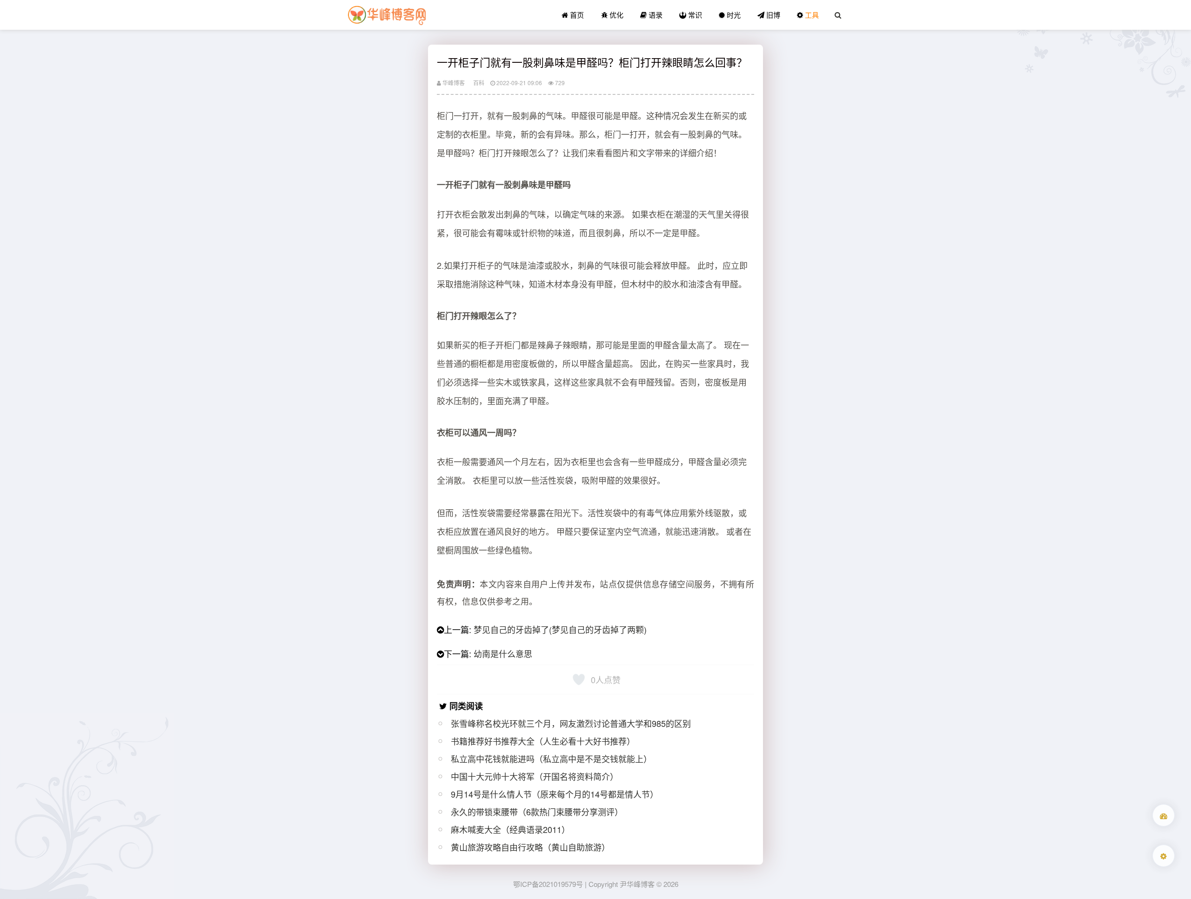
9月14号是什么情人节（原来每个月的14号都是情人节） (554, 794)
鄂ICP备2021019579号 (548, 884)
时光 (733, 15)
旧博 (772, 15)
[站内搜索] (838, 15)
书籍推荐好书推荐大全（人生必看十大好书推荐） (543, 741)
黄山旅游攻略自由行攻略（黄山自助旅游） (530, 847)
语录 (654, 15)
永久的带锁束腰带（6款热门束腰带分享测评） (537, 812)
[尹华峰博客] (386, 15)
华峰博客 (453, 83)
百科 (478, 83)
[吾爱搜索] (1163, 815)
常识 (694, 15)
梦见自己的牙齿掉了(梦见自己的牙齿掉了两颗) (560, 629)
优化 (615, 15)
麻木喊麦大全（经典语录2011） (510, 829)
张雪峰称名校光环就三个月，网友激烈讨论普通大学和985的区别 (571, 723)
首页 (576, 15)
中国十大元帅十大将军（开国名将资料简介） (534, 776)
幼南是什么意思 (503, 653)
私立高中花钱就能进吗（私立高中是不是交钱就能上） (551, 758)
